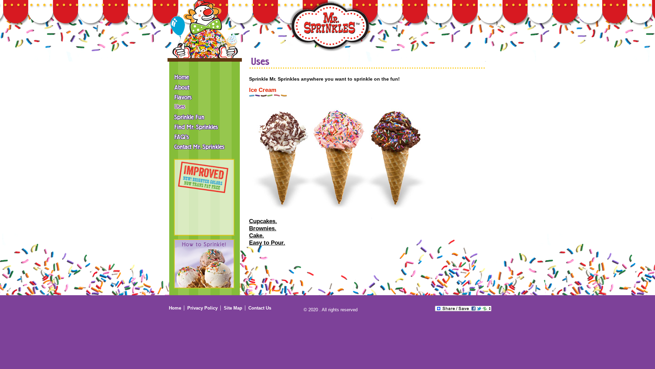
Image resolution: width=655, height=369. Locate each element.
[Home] (329, 25)
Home (175, 308)
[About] (205, 86)
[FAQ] (205, 136)
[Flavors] (205, 96)
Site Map (233, 308)
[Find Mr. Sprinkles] (205, 126)
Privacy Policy (202, 308)
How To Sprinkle (204, 263)
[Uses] (205, 106)
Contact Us (259, 308)
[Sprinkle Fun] (205, 116)
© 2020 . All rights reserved (331, 309)
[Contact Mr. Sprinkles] (205, 146)
